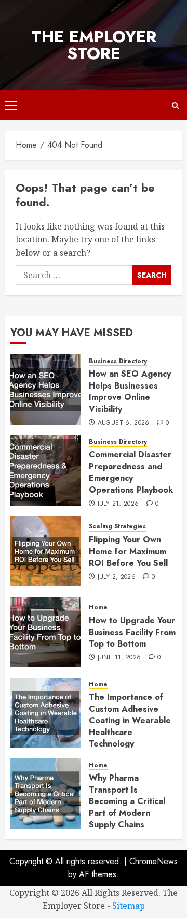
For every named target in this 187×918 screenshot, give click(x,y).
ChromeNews (153, 861)
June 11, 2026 (119, 658)
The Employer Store (93, 45)
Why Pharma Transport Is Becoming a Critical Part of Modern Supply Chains (127, 801)
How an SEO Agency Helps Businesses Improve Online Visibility (130, 391)
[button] (11, 105)
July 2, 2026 (117, 577)
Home (98, 607)
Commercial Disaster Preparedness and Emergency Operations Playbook (131, 472)
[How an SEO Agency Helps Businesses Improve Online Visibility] (45, 389)
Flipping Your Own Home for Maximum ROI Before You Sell (128, 551)
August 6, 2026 (124, 423)
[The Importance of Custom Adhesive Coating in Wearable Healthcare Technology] (45, 713)
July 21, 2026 (118, 504)
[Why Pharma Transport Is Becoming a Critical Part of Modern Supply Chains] (45, 793)
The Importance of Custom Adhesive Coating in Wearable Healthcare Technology (130, 720)
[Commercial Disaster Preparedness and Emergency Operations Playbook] (45, 470)
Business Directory (118, 361)
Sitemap (128, 905)
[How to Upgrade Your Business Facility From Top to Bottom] (45, 632)
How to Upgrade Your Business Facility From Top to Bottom (132, 632)
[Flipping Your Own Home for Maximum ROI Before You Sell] (45, 551)
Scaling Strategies (117, 526)
